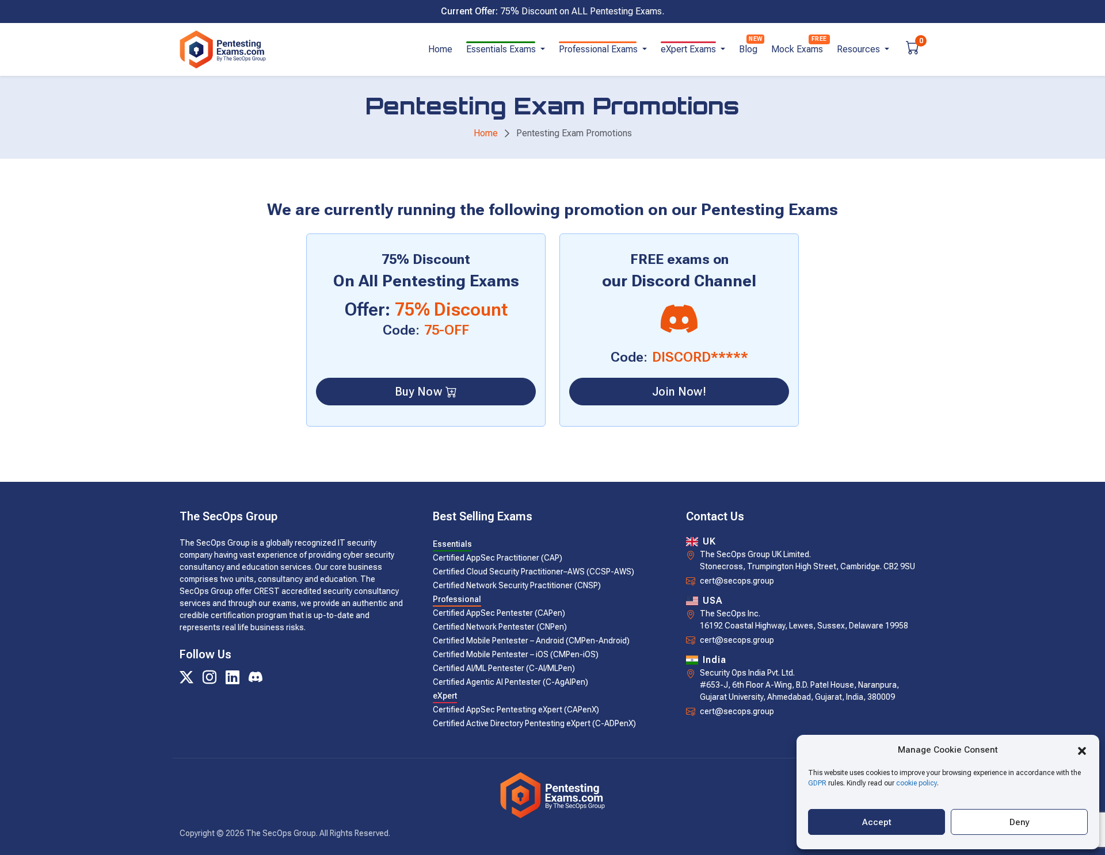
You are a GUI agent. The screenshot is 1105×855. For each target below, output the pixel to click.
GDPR (817, 783)
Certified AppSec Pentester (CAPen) (499, 613)
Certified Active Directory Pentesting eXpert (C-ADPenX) (534, 723)
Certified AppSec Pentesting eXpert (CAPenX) (516, 709)
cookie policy (916, 783)
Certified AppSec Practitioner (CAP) (497, 557)
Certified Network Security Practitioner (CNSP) (517, 585)
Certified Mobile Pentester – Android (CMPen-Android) (531, 640)
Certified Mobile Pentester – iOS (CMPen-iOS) (516, 654)
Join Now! (679, 391)
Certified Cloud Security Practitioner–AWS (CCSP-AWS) (533, 571)
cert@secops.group (737, 580)
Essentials (452, 544)
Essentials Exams (502, 49)
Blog (748, 49)
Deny (1019, 822)
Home (440, 49)
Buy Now (418, 391)
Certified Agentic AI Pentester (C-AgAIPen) (510, 682)
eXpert (445, 695)
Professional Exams (599, 49)
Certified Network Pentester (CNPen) (500, 626)
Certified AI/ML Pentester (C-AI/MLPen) (504, 668)
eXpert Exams (689, 49)
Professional (457, 599)
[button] (1082, 750)
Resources (859, 49)
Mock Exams (797, 49)
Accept (876, 822)
